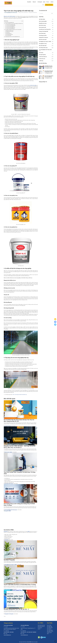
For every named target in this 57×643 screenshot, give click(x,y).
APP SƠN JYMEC (42, 19)
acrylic (28, 531)
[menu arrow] (31, 1)
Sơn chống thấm (50, 627)
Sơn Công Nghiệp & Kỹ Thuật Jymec (11, 12)
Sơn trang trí (49, 628)
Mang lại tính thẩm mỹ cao (9, 30)
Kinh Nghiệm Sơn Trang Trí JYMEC (10, 564)
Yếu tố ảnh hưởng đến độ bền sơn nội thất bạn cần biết (49, 76)
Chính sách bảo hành (41, 625)
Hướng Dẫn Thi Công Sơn (8, 613)
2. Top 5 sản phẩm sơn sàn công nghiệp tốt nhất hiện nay (14, 23)
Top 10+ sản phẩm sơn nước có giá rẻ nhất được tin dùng (20, 584)
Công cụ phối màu (49, 633)
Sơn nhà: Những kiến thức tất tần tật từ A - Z (16, 609)
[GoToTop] (55, 641)
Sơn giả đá (5, 531)
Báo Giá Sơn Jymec (42, 25)
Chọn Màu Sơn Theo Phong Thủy (45, 29)
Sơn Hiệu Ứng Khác (42, 54)
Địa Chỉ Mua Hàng (42, 33)
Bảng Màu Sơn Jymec (43, 23)
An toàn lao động (8, 35)
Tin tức (47, 1)
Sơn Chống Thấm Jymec (8, 483)
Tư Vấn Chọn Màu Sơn (43, 56)
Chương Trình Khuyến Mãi (43, 31)
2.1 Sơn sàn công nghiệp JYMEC (10, 24)
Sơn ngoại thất (49, 626)
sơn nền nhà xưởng (33, 85)
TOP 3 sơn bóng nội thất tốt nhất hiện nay (20, 394)
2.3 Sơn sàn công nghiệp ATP (10, 26)
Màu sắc (34, 1)
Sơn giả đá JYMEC (9, 530)
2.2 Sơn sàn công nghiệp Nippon (10, 25)
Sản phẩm (29, 1)
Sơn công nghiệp (50, 630)
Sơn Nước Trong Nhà (9, 560)
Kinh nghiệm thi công (42, 43)
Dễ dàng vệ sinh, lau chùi (9, 31)
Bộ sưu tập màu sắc (42, 27)
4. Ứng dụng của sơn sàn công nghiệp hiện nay (12, 36)
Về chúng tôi (40, 1)
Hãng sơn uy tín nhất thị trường (9, 16)
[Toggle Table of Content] (22, 21)
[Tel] (55, 319)
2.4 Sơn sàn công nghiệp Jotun (11, 27)
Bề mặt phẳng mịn (9, 33)
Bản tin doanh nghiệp (8, 452)
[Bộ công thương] (43, 637)
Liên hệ (52, 1)
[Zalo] (55, 324)
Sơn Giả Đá (6, 539)
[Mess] (55, 322)
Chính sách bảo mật (41, 626)
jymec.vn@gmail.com (7, 634)
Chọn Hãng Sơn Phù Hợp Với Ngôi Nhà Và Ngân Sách (49, 71)
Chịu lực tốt (8, 32)
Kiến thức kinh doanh (8, 589)
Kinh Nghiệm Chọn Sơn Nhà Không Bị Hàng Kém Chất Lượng (49, 66)
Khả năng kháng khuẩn (9, 34)
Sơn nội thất (49, 625)
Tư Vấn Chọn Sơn (7, 425)
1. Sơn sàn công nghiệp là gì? (9, 22)
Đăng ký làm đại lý (49, 4)
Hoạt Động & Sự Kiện (42, 35)
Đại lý (44, 1)
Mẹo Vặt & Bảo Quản (42, 45)
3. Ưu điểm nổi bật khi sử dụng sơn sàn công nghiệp (13, 29)
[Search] (43, 5)
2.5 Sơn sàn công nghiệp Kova (10, 28)
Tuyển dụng (41, 60)
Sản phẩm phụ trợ (50, 631)
